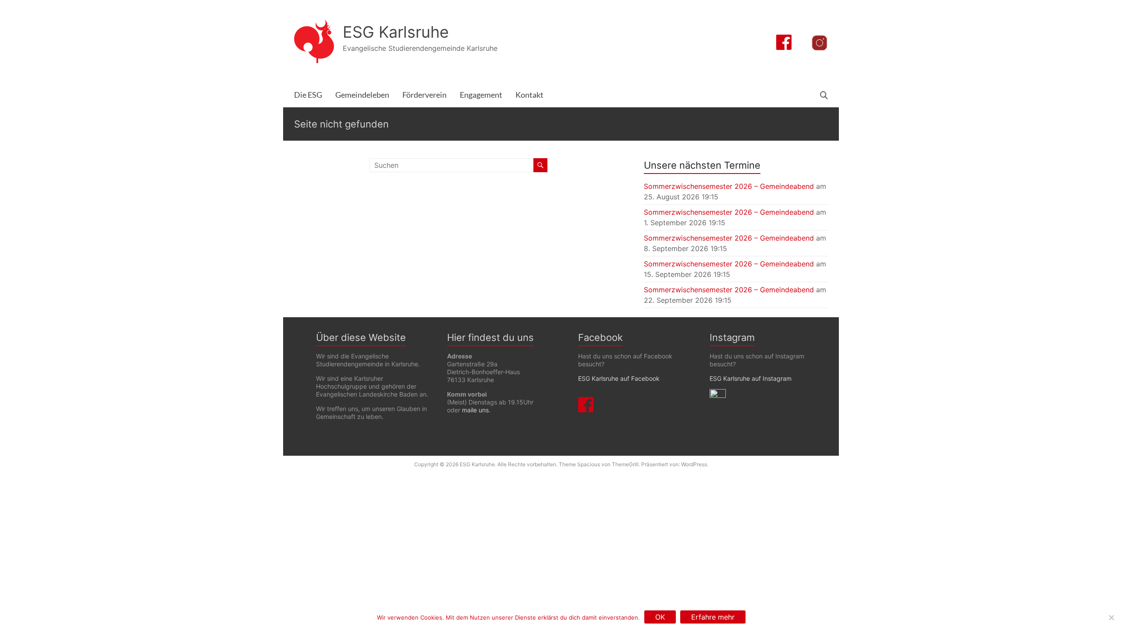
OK (660, 617)
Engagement (481, 94)
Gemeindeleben (362, 94)
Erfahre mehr (713, 617)
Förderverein (424, 94)
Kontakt (529, 94)
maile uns (475, 410)
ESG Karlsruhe (396, 32)
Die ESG (308, 94)
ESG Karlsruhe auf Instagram (751, 378)
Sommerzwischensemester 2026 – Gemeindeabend (729, 186)
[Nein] (1111, 617)
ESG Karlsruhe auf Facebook (619, 378)
